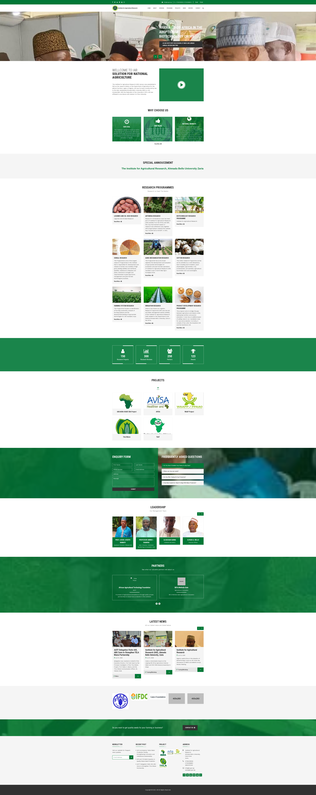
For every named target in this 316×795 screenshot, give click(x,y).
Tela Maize (126, 437)
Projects (177, 8)
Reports (190, 8)
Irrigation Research (153, 306)
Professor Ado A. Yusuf (193, 540)
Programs (169, 8)
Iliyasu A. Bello (170, 540)
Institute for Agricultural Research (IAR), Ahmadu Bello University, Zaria (124, 652)
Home (149, 8)
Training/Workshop (120, 672)
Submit (133, 489)
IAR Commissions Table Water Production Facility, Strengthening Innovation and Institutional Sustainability (146, 753)
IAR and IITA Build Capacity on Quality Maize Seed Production (146, 760)
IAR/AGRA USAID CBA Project (126, 412)
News (184, 8)
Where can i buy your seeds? (171, 471)
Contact (198, 8)
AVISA (158, 412)
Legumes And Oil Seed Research (126, 216)
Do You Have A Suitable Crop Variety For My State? (177, 465)
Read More (157, 144)
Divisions (161, 8)
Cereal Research (120, 258)
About (155, 8)
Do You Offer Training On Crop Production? (175, 477)
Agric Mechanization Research (157, 258)
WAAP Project (189, 412)
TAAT (158, 437)
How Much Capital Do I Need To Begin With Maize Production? (180, 483)
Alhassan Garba (146, 540)
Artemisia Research (152, 216)
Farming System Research (124, 306)
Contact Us (189, 727)
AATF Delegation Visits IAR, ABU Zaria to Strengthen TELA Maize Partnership (146, 766)
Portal (201, 2)
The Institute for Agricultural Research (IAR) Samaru (189, 651)
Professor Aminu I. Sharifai (123, 541)
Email (196, 2)
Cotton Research (183, 258)
